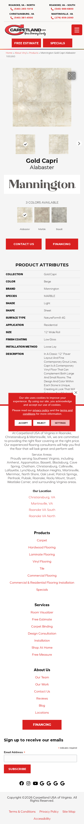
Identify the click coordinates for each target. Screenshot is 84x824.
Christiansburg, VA (42, 497)
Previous (6, 142)
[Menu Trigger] (76, 29)
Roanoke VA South (42, 509)
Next (78, 142)
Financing (62, 244)
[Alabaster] (24, 215)
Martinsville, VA (42, 503)
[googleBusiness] (42, 783)
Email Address (14, 752)
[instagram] (28, 783)
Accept (23, 423)
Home (9, 52)
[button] (26, 43)
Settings (60, 423)
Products (33, 52)
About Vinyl (21, 52)
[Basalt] (59, 215)
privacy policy (41, 410)
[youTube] (35, 783)
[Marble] (42, 215)
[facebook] (21, 783)
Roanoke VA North (42, 516)
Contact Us (23, 244)
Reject (41, 423)
